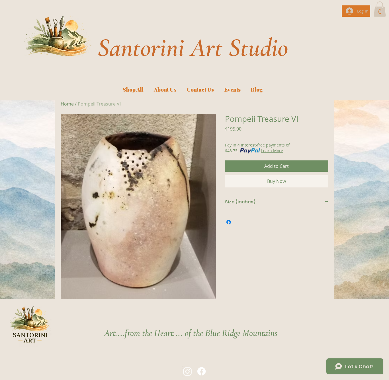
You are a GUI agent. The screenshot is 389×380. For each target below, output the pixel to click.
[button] (379, 9)
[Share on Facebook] (228, 222)
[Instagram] (187, 371)
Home (67, 104)
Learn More (272, 150)
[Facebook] (201, 371)
